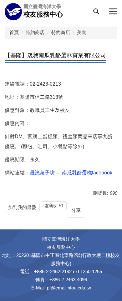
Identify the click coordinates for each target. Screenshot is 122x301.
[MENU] (113, 11)
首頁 (14, 32)
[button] (97, 12)
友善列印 (53, 205)
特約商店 (35, 32)
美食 (81, 32)
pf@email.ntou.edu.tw (69, 287)
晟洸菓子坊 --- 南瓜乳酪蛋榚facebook (71, 172)
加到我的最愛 (22, 207)
